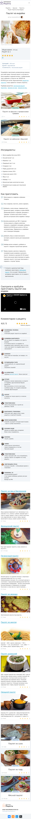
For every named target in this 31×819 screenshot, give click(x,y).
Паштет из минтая (9, 622)
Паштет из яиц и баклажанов (13, 491)
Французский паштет (10, 526)
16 (2, 57)
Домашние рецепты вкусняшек (7, 805)
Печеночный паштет (10, 556)
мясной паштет (14, 374)
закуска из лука (12, 88)
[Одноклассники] (13, 816)
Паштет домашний (9, 654)
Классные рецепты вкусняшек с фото (5, 3)
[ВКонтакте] (9, 816)
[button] (29, 3)
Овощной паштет (8, 692)
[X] (20, 816)
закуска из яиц (22, 88)
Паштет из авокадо (9, 594)
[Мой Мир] (17, 816)
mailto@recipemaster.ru (8, 811)
